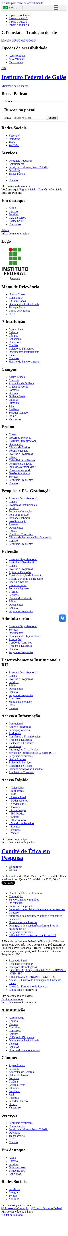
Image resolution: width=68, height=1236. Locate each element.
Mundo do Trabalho (22, 823)
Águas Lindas (17, 376)
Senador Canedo (18, 412)
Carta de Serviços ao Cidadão (26, 768)
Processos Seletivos (20, 437)
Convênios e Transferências (24, 736)
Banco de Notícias (19, 310)
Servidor (13, 214)
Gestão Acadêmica (19, 473)
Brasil (13, 7)
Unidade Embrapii (19, 517)
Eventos (13, 524)
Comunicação (16, 163)
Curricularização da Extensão (25, 575)
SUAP (12, 176)
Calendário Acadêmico (22, 460)
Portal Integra (18, 810)
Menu (5, 230)
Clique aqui (15, 989)
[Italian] (24, 40)
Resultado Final (18, 960)
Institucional (16, 723)
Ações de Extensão (20, 572)
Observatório (18, 820)
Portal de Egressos (19, 588)
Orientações (15, 902)
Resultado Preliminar (21, 963)
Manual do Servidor (20, 701)
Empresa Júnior (17, 585)
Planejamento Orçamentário (24, 636)
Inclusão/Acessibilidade (22, 466)
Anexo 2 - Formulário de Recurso (28, 986)
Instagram (14, 1192)
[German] (19, 40)
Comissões (15, 342)
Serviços (13, 476)
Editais (13, 457)
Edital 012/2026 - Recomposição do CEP (32, 935)
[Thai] (34, 40)
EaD (13, 794)
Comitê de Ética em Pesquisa (25, 893)
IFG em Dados (17, 300)
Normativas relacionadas (23, 922)
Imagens (15, 829)
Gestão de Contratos (20, 642)
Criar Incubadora (18, 581)
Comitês (42, 189)
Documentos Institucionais (24, 304)
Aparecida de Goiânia (21, 383)
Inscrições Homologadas (23, 967)
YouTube (14, 1198)
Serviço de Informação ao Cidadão (28, 167)
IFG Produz (17, 813)
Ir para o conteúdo (20, 15)
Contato (13, 180)
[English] (9, 40)
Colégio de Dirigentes (21, 348)
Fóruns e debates (18, 450)
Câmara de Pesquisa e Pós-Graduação (30, 537)
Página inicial (27, 189)
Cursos (13, 434)
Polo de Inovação (19, 514)
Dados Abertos (17, 759)
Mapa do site (16, 62)
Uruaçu (13, 415)
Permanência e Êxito (20, 463)
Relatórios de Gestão (20, 765)
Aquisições (15, 639)
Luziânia (14, 409)
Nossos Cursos (17, 294)
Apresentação (16, 329)
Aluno (12, 207)
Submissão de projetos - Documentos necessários (37, 909)
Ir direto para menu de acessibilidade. (22, 3)
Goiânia (13, 393)
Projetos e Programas (21, 453)
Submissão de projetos (21, 906)
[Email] (13, 869)
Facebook (14, 1189)
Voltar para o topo (12, 999)
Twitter (13, 1195)
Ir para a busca (18, 21)
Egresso (13, 211)
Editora (14, 816)
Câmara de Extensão (20, 598)
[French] (14, 40)
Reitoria (13, 332)
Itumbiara (14, 402)
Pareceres (14, 912)
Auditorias (15, 733)
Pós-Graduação (17, 521)
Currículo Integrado (20, 470)
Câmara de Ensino (19, 447)
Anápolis (14, 380)
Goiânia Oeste (17, 396)
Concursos (15, 224)
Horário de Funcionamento (24, 361)
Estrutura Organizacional (23, 440)
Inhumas (13, 399)
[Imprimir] (15, 866)
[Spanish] (29, 40)
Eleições (13, 355)
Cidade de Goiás (18, 386)
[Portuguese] (4, 40)
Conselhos (15, 338)
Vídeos (14, 833)
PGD (12, 313)
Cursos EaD (16, 297)
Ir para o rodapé (19, 24)
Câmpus (13, 335)
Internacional (18, 797)
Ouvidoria (14, 170)
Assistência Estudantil (21, 562)
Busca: (8, 117)
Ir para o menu (18, 18)
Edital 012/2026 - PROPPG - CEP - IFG (32, 976)
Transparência (17, 173)
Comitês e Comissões (21, 534)
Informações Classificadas (23, 749)
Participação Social (19, 730)
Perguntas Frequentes (21, 479)
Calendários (17, 787)
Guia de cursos (17, 217)
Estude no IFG (17, 220)
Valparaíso (15, 419)
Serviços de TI (19, 803)
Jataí (11, 406)
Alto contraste (17, 58)
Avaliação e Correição (21, 772)
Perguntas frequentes (20, 160)
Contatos (14, 358)
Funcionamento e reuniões (24, 899)
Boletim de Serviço (20, 762)
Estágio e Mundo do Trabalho (26, 578)
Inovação (15, 807)
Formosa (14, 389)
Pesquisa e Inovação (20, 511)
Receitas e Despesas (20, 645)
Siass (12, 704)
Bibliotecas (17, 790)
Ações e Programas (20, 726)
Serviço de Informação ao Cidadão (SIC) (32, 752)
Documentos (16, 444)
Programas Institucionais (23, 504)
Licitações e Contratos (21, 743)
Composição (16, 896)
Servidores (15, 746)
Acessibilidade (17, 55)
